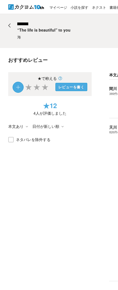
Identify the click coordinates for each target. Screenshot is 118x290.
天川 (113, 127)
